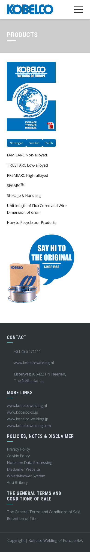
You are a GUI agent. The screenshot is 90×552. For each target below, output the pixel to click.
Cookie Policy (18, 455)
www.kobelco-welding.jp (27, 418)
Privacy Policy (18, 449)
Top (85, 546)
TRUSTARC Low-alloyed (27, 165)
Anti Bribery (17, 482)
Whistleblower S (21, 476)
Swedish (34, 143)
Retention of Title (22, 518)
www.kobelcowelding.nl (27, 405)
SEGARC (15, 185)
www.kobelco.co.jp (22, 412)
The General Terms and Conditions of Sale (43, 511)
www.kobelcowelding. (25, 425)
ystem (40, 476)
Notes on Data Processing (29, 462)
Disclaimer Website (23, 469)
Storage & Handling (24, 195)
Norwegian (16, 143)
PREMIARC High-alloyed (27, 175)
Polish (49, 143)
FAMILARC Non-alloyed (27, 155)
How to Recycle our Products (31, 222)
